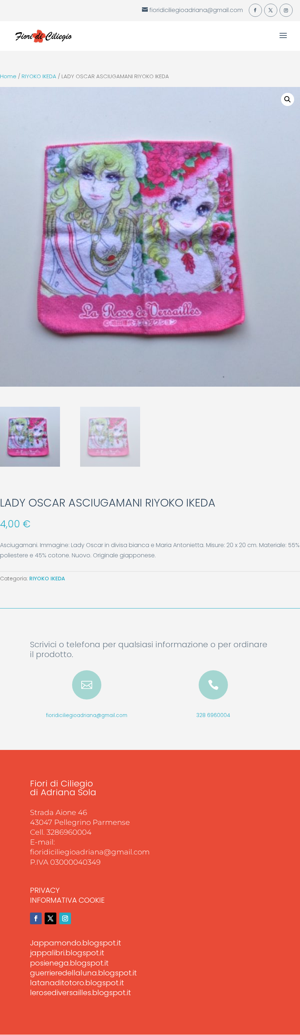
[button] (287, 99)
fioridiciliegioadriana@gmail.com (86, 715)
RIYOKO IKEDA (39, 76)
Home (8, 76)
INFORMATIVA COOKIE (67, 900)
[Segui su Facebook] (36, 918)
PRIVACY (45, 890)
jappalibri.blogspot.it (67, 953)
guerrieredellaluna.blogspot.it (83, 973)
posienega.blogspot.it (69, 963)
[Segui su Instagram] (65, 918)
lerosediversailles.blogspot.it (80, 992)
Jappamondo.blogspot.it (75, 943)
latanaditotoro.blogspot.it (77, 983)
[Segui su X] (50, 918)
